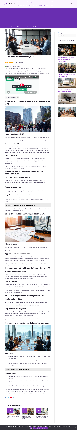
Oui (31, 428)
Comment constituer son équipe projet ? (67, 118)
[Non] (75, 427)
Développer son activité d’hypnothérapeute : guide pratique (26, 417)
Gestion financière (33, 5)
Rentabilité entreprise (53, 2)
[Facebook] (5, 397)
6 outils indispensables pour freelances (66, 104)
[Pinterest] (11, 397)
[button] (71, 4)
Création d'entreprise (36, 59)
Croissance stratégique (22, 5)
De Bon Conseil (11, 3)
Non (34, 428)
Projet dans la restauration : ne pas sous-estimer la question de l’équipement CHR (66, 59)
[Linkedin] (13, 397)
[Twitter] (8, 397)
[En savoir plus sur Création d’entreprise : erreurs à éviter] (13, 411)
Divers (51, 5)
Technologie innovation (32, 2)
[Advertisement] (38, 17)
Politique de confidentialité (42, 428)
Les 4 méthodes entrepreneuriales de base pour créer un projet (42, 417)
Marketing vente (43, 2)
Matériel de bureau (21, 2)
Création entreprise (43, 5)
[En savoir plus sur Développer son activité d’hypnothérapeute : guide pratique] (28, 411)
